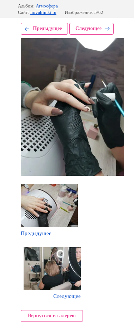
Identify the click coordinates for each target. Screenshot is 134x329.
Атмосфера (47, 6)
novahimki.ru (43, 12)
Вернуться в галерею (52, 315)
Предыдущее (47, 28)
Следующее (88, 28)
